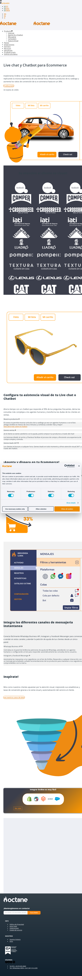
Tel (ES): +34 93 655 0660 (18, 966)
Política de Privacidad (17, 924)
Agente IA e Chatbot (15, 35)
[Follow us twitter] (13, 963)
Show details (71, 503)
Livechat (11, 33)
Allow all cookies (67, 509)
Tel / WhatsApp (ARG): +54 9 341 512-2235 (24, 968)
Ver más (18, 808)
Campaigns (12, 39)
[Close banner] (79, 466)
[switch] (31, 495)
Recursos (7, 48)
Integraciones (9, 45)
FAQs (11, 941)
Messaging (12, 37)
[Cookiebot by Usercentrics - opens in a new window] (66, 465)
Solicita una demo (11, 54)
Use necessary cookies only (15, 509)
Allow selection (41, 509)
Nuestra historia (15, 939)
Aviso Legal (13, 926)
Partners (7, 46)
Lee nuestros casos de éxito (14, 697)
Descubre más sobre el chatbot (15, 426)
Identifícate (8, 50)
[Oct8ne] (25, 24)
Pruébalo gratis (10, 52)
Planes (6, 43)
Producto (7, 31)
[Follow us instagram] (11, 963)
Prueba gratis (9, 86)
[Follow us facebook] (6, 963)
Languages (5, 3)
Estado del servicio (16, 930)
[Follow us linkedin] (9, 963)
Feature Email (13, 41)
